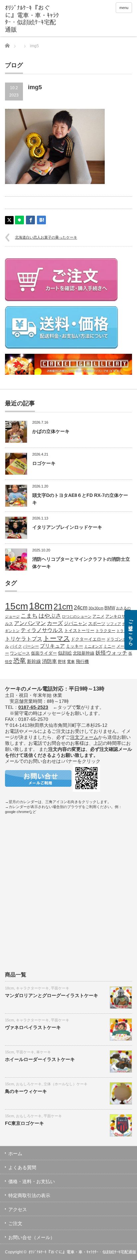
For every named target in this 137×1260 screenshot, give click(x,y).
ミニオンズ (93, 646)
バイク (16, 646)
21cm (63, 606)
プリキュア (52, 646)
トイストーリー (79, 630)
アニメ (98, 616)
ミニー (109, 646)
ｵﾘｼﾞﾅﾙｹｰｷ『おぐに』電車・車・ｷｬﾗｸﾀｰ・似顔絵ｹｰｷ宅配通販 (82, 1252)
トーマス (56, 638)
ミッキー (74, 646)
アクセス (17, 1209)
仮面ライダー (44, 653)
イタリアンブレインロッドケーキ (67, 527)
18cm (41, 605)
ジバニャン (75, 623)
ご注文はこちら (130, 630)
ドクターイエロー (88, 639)
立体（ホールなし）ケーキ (65, 1084)
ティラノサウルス (42, 630)
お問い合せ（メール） (31, 1237)
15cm (16, 606)
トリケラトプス (23, 639)
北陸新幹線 (83, 653)
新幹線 (34, 661)
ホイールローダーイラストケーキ (40, 1059)
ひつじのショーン (76, 616)
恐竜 (19, 660)
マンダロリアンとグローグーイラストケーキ (51, 995)
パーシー (31, 646)
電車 (71, 661)
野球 (62, 661)
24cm (80, 607)
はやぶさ (50, 615)
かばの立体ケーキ (50, 431)
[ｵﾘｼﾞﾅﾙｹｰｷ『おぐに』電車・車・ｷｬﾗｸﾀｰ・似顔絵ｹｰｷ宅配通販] (32, 19)
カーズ (55, 623)
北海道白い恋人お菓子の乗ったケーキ (46, 237)
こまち (29, 615)
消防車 (49, 661)
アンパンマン (30, 623)
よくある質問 (22, 1167)
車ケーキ (43, 1052)
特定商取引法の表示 (29, 1195)
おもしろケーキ (29, 1084)
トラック (123, 631)
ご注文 (15, 1223)
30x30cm (95, 608)
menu (123, 8)
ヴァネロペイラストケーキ (33, 1027)
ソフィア (113, 624)
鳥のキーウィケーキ (26, 1091)
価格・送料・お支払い (31, 1181)
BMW (109, 608)
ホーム (15, 1153)
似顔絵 (65, 653)
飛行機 (82, 661)
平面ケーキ (60, 988)
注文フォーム (84, 737)
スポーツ (96, 623)
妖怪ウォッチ (111, 653)
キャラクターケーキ (32, 988)
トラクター (105, 630)
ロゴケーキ (44, 463)
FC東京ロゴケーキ (24, 1123)
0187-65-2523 (33, 707)
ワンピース (20, 653)
